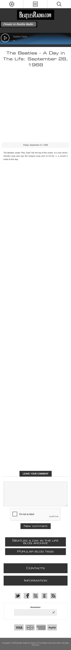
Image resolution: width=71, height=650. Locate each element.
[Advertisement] (35, 106)
